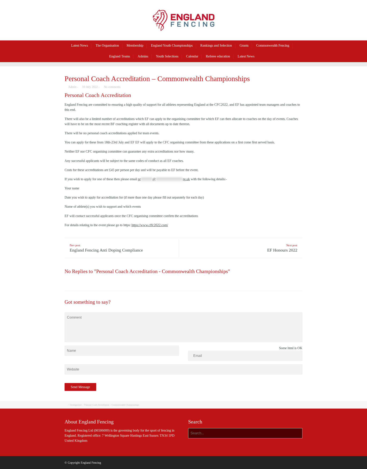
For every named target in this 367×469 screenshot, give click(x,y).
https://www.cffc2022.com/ (149, 225)
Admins (143, 56)
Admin (72, 87)
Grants (244, 45)
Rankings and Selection (216, 45)
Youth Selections (167, 56)
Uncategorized (76, 405)
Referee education (218, 56)
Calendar (192, 56)
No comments (112, 87)
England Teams (119, 56)
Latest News (79, 45)
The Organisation (107, 45)
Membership (135, 45)
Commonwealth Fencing (272, 45)
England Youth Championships (172, 45)
